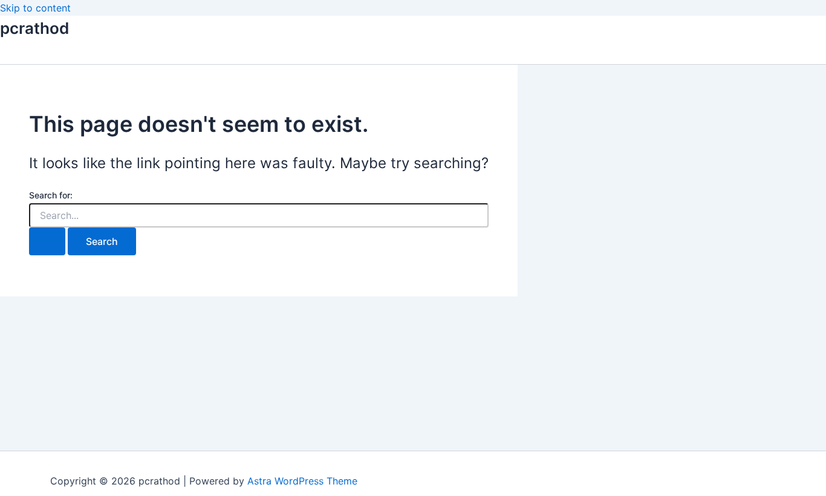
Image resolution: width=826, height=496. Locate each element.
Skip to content (35, 8)
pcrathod (34, 28)
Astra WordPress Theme (302, 481)
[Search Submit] (47, 241)
